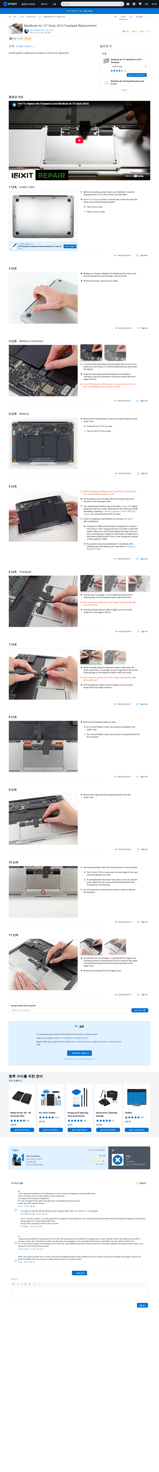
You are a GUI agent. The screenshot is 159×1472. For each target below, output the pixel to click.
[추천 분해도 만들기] (103, 1161)
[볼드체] (13, 1284)
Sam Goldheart (35, 30)
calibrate (127, 519)
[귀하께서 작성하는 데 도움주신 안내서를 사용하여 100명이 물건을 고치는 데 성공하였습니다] (98, 1161)
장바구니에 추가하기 (136, 75)
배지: (102, 1155)
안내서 (123, 17)
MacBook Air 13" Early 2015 (54, 17)
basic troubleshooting (80, 1041)
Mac (14, 17)
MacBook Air (31, 17)
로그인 (154, 4)
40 (143, 31)
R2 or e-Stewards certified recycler (73, 1038)
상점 (54, 4)
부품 (115, 17)
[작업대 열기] (128, 4)
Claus (20, 1206)
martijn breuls (23, 1249)
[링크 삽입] (25, 1284)
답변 (131, 17)
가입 (146, 4)
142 (135, 31)
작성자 (15, 1150)
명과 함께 (101, 1150)
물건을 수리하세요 (28, 4)
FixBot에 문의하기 (124, 255)
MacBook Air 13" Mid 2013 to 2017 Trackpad (126, 61)
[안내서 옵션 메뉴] (147, 16)
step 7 (84, 1211)
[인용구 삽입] (29, 1284)
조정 (29, 38)
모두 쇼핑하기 (15, 1080)
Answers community (109, 1041)
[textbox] (79, 1294)
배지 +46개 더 (100, 1164)
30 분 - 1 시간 (17, 38)
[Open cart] (140, 4)
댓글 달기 (141, 265)
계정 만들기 (88, 11)
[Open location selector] (134, 4)
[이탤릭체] (17, 1284)
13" (40, 17)
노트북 (21, 17)
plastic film (127, 506)
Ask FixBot (138, 1010)
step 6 (75, 1211)
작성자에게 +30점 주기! (80, 1053)
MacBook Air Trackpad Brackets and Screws (127, 82)
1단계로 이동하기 (24, 46)
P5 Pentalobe (94, 199)
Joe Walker (24, 1226)
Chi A (20, 1262)
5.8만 (127, 31)
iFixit (128, 1156)
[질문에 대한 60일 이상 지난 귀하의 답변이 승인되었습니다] (93, 1161)
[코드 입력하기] (21, 1284)
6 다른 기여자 (49, 30)
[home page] (10, 4)
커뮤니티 (44, 4)
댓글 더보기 (80, 1273)
